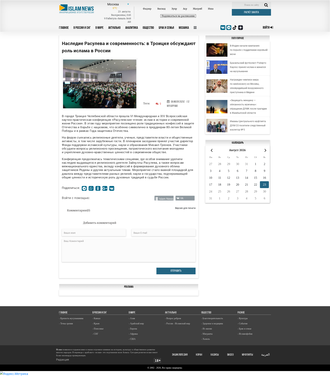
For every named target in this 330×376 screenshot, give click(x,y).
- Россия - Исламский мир (177, 323)
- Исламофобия (245, 334)
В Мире (99, 28)
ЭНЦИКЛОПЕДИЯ (180, 354)
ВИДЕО (230, 354)
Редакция (62, 359)
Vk (182, 198)
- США (132, 339)
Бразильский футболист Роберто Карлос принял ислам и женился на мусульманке (248, 67)
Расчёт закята (251, 12)
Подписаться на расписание (178, 15)
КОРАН (199, 354)
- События (242, 323)
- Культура (242, 318)
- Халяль (205, 339)
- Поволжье (98, 328)
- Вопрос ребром (173, 318)
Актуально (114, 28)
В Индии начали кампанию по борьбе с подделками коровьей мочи (249, 50)
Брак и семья (166, 28)
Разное (241, 312)
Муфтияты (247, 354)
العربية (265, 354)
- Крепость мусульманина (71, 318)
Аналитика (131, 28)
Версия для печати (185, 208)
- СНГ (95, 334)
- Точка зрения (66, 323)
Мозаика (184, 28)
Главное (64, 28)
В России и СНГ (82, 28)
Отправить (176, 270)
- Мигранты (207, 334)
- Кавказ (96, 318)
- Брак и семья (244, 328)
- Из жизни (206, 328)
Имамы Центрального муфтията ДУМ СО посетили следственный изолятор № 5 (248, 125)
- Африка (133, 334)
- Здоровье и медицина (212, 323)
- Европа (133, 328)
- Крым (95, 323)
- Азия (132, 318)
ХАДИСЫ (214, 354)
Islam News (166, 198)
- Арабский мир (136, 323)
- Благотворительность (212, 318)
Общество (148, 28)
